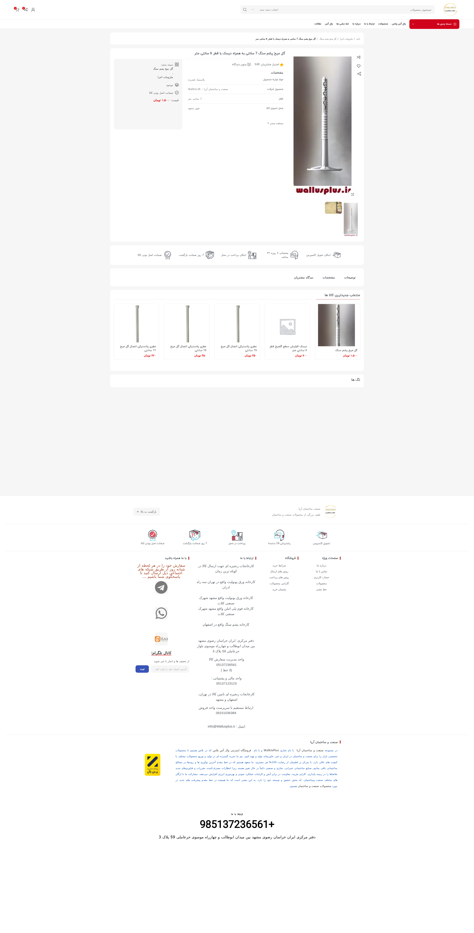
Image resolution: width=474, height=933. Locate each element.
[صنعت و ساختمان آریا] (161, 638)
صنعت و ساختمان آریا (324, 742)
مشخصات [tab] (329, 277)
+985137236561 (237, 825)
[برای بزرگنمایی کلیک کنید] (352, 194)
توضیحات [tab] (350, 277)
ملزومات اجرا (346, 38)
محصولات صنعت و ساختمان (314, 786)
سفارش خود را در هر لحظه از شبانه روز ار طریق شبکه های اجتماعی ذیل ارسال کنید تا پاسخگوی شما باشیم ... (161, 571)
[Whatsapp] (161, 613)
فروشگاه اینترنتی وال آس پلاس (232, 750)
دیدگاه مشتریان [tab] (303, 277)
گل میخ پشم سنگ (327, 38)
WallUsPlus (271, 750)
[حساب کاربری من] (33, 9)
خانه (358, 38)
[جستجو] (245, 9)
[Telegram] (161, 587)
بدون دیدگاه (239, 65)
